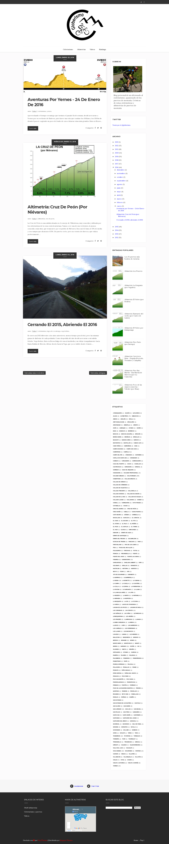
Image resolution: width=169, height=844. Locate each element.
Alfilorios (136, 413)
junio (119, 188)
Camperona (116, 452)
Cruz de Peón (131, 508)
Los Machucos (128, 631)
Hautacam (116, 568)
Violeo (115, 760)
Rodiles (115, 697)
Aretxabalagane (118, 422)
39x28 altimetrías (30, 808)
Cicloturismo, (42, 111)
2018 (117, 160)
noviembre (121, 173)
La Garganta (127, 589)
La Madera (116, 595)
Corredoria (125, 502)
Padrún (115, 655)
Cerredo (116, 469)
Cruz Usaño (117, 511)
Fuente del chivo (118, 556)
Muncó (137, 643)
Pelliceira (116, 667)
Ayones (131, 428)
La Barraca (116, 577)
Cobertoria (117, 478)
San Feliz (137, 703)
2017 (117, 164)
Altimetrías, (42, 219)
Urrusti (115, 745)
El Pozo (115, 526)
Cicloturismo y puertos (33, 812)
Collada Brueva (130, 478)
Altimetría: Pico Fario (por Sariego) (133, 343)
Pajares (123, 655)
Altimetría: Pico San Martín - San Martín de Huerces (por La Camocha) (133, 374)
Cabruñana (127, 446)
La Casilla (125, 583)
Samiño (131, 697)
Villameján (116, 757)
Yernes (115, 765)
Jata (128, 571)
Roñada (123, 697)
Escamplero (132, 538)
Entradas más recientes (34, 373)
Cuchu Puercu (136, 511)
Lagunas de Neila (135, 607)
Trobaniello (117, 742)
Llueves (115, 625)
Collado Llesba (118, 499)
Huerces (134, 568)
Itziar (122, 571)
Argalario (130, 422)
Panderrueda (137, 658)
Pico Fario (125, 676)
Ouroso (133, 652)
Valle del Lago (118, 748)
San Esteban (117, 700)
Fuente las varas (133, 556)
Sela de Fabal (136, 724)
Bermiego (131, 431)
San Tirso (126, 712)
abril (119, 195)
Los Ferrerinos (130, 628)
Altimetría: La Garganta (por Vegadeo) (133, 286)
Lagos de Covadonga (129, 604)
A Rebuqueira (117, 413)
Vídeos (92, 49)
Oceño (132, 646)
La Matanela (136, 595)
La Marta (126, 595)
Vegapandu (128, 751)
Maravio (135, 637)
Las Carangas (117, 610)
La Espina (125, 586)
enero (119, 206)
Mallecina (116, 637)
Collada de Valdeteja (120, 487)
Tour (123, 739)
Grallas (124, 565)
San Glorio (116, 706)
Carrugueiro (136, 461)
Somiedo (134, 730)
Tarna (130, 733)
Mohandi (123, 640)
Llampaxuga (128, 619)
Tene (136, 733)
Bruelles (136, 437)
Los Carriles (117, 628)
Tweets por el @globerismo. (121, 125)
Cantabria (138, 455)
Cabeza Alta (137, 443)
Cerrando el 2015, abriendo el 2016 (62, 324)
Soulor (122, 733)
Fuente (135, 553)
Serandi (115, 727)
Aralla (131, 419)
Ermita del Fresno (119, 538)
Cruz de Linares (118, 508)
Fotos (135, 550)
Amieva (115, 419)
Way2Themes (42, 840)
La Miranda (116, 598)
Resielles (133, 691)
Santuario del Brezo (120, 721)
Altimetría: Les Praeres (133, 271)
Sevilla (133, 727)
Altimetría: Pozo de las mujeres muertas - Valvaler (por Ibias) (133, 387)
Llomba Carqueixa (119, 622)
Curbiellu (135, 514)
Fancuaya (132, 541)
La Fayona (116, 589)
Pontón (124, 685)
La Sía (126, 601)
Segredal (116, 724)
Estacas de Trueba (119, 541)
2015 (117, 227)
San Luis (128, 709)
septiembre (121, 181)
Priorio (138, 688)
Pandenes (126, 658)
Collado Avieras (118, 493)
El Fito (133, 520)
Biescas (115, 434)
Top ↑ (142, 840)
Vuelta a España (133, 762)
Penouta (116, 670)
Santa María (126, 715)
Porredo (133, 685)
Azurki (139, 428)
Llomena (131, 622)
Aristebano (117, 425)
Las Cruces (129, 610)
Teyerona (127, 736)
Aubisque (122, 428)
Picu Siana (129, 679)
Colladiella (132, 490)
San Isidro (126, 706)
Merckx (115, 640)
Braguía (137, 434)
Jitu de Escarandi (119, 574)
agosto (120, 184)
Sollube (126, 730)
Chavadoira (116, 472)
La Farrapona (135, 586)
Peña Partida (117, 673)
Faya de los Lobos (131, 544)
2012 (117, 237)
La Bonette (126, 580)
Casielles (137, 463)
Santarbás (137, 715)
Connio (139, 499)
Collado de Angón (133, 493)
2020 (117, 153)
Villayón (138, 757)
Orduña (131, 649)
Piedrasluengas (118, 682)
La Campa (116, 583)
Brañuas (127, 437)
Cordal (115, 502)
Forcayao (127, 550)
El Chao (115, 520)
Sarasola (133, 721)
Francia (115, 553)
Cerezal (137, 466)
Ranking (124, 691)
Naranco (123, 646)
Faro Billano (117, 544)
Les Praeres (117, 619)
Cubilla (126, 511)
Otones (125, 652)
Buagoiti (116, 440)
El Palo (124, 523)
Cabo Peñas (117, 446)
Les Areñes (129, 616)
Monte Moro (117, 643)
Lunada (124, 634)
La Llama (137, 589)
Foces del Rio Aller (125, 547)
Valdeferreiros (135, 745)
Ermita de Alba (126, 532)
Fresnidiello (125, 553)
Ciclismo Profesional (131, 472)
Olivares (116, 649)
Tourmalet (132, 739)
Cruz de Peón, (50, 219)
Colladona (130, 499)
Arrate (135, 425)
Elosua (123, 529)
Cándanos (128, 455)
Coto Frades (137, 502)
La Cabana (136, 580)
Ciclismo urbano (118, 475)
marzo (119, 199)
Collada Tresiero (119, 490)
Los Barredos (132, 625)
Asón (114, 428)
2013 (117, 234)
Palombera (116, 658)
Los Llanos (116, 631)
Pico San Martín (118, 679)
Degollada (116, 517)
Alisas (115, 416)
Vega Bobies (117, 751)
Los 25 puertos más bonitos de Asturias (132, 258)
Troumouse (128, 742)
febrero (120, 202)
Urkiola (137, 742)
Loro (123, 625)
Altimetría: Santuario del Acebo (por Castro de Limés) (134, 316)
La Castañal (136, 583)
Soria (115, 733)
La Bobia (116, 580)
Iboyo (115, 571)
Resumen (116, 694)
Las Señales (117, 613)
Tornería (116, 739)
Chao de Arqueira (128, 469)
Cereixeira (128, 466)
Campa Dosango (118, 449)
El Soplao (124, 526)
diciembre (121, 170)
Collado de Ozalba (134, 496)
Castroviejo (117, 466)
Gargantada (117, 562)
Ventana (138, 751)
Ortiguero (116, 652)
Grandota (134, 565)
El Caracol (135, 517)
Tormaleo (137, 736)
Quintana (116, 691)
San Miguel (137, 709)
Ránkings (102, 49)
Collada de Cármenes (120, 484)
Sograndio (116, 730)
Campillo (127, 452)
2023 (117, 142)
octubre (120, 177)
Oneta (124, 649)
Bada (114, 431)
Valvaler (129, 748)
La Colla (116, 586)
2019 (117, 156)
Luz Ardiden (133, 634)
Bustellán (127, 443)
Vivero (129, 760)
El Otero (116, 523)
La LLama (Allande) (119, 592)
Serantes (124, 727)
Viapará (115, 754)
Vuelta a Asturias (119, 762)
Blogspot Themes (66, 840)
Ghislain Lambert (130, 562)
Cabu (135, 446)
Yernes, (49, 111)
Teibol (34, 111)
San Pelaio (116, 712)
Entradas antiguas (98, 373)
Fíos (114, 547)
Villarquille (127, 757)
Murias (115, 646)
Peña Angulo (126, 670)
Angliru (123, 419)
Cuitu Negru (117, 514)
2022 (117, 146)
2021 (117, 149)
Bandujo (122, 431)
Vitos (122, 760)
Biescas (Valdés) (126, 434)
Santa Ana (116, 715)
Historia (125, 568)
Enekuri (115, 532)
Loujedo (116, 634)
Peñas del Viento (130, 673)
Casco (129, 463)
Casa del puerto (118, 463)
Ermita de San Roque (120, 535)
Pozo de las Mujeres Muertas (123, 688)
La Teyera (134, 601)
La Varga (116, 604)
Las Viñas (127, 613)
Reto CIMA (125, 694)
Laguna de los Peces (120, 607)
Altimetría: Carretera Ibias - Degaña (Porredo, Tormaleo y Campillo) (134, 358)
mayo (119, 192)
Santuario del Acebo (130, 718)
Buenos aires (126, 440)
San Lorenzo (117, 709)
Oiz (138, 646)
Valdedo (124, 745)
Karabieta (131, 574)
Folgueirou (117, 550)
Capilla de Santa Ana (120, 458)
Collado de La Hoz (119, 496)
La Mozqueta (117, 601)
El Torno (134, 526)
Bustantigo (116, 443)
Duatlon (126, 517)
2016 (117, 167)
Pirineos (116, 685)
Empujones (132, 529)
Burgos (136, 440)
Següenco (126, 724)
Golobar (116, 565)
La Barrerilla (128, 577)
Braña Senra (117, 437)
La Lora (130, 592)
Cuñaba (126, 514)
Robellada (135, 694)
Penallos (126, 667)
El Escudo (124, 520)
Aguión (127, 413)
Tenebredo (116, 736)
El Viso (115, 529)
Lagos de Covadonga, (54, 331)
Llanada (138, 619)
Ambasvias (135, 416)
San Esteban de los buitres (122, 703)
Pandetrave (117, 661)
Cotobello (116, 505)
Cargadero (125, 461)
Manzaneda (126, 637)
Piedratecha (131, 682)
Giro (140, 562)
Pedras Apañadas (119, 664)
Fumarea (116, 559)
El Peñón (133, 523)
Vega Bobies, (65, 331)
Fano (139, 541)
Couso (125, 505)
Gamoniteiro (126, 559)
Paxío (125, 661)
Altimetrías (81, 49)
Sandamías (136, 712)
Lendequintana (118, 616)
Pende (134, 667)
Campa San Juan (131, 449)
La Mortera (127, 598)
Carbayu (116, 461)
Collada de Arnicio (119, 481)
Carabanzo (133, 458)
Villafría (132, 754)
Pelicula (130, 664)
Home (136, 840)
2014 (117, 230)
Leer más (32, 128)
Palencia (132, 655)
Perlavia (116, 676)
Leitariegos (137, 613)
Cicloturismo (68, 49)
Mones (132, 640)
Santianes (116, 718)
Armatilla (127, 425)
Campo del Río (117, 455)
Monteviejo (128, 643)
